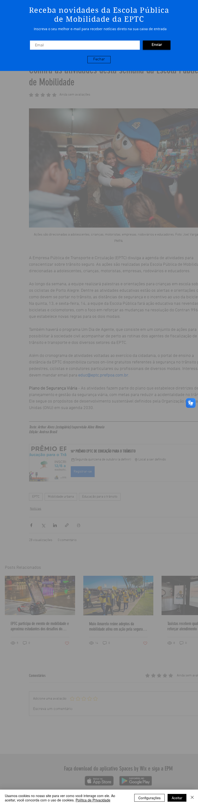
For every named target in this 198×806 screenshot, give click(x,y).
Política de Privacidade (93, 800)
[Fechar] (192, 797)
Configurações (149, 797)
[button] (99, 59)
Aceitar (177, 797)
